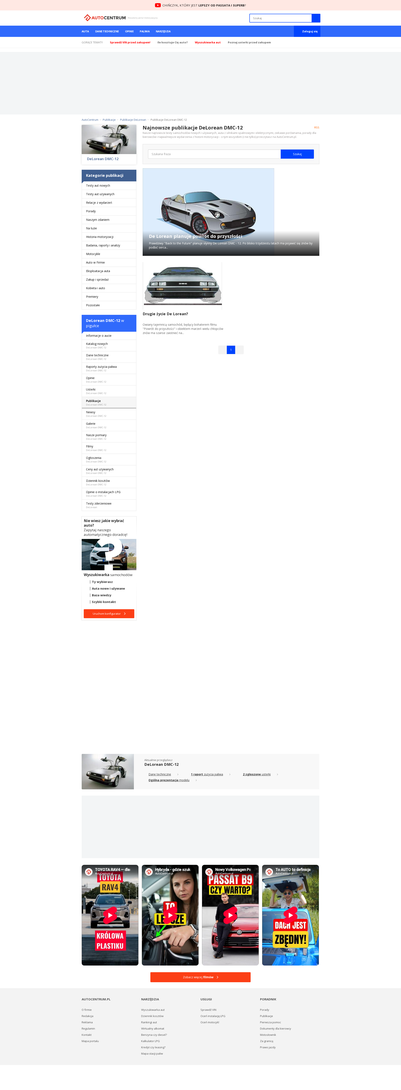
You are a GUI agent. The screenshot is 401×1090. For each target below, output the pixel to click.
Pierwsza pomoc (270, 1022)
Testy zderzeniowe (99, 505)
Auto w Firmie (95, 262)
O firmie (87, 1010)
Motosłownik (268, 1035)
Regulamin (88, 1028)
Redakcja (87, 1016)
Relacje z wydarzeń (99, 203)
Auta (85, 31)
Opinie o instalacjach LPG (103, 493)
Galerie (96, 425)
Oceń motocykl (209, 1022)
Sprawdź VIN (208, 1010)
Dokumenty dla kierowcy (275, 1028)
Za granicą (266, 1041)
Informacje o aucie (99, 336)
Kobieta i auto (95, 288)
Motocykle (93, 254)
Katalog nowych (97, 345)
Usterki (96, 391)
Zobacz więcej (198, 977)
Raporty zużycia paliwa (101, 368)
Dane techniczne (107, 31)
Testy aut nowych (98, 185)
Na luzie (91, 228)
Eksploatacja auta (98, 271)
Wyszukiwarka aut (153, 1010)
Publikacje (96, 402)
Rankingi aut (149, 1022)
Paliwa (145, 31)
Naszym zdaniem (97, 220)
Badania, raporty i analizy (103, 245)
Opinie (129, 31)
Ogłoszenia (96, 459)
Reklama (87, 1022)
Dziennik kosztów (98, 482)
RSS (316, 127)
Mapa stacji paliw (152, 1053)
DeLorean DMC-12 (103, 159)
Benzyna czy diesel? (154, 1035)
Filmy (96, 448)
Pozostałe (93, 305)
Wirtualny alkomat (152, 1028)
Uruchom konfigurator (107, 613)
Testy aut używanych (100, 194)
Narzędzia (163, 31)
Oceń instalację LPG (212, 1016)
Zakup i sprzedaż (97, 279)
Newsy (96, 413)
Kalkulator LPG (150, 1041)
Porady (91, 211)
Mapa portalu (90, 1041)
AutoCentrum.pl (105, 17)
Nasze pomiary (96, 436)
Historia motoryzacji (99, 237)
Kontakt (86, 1035)
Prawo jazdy (268, 1047)
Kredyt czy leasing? (153, 1047)
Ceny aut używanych (100, 471)
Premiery (92, 297)
